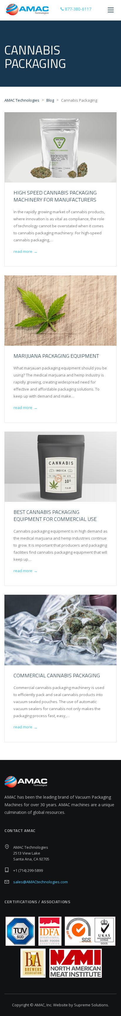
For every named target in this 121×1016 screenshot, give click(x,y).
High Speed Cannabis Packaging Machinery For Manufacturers (55, 196)
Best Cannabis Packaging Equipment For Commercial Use (55, 515)
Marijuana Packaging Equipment (56, 356)
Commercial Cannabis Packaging (57, 675)
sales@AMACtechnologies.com (40, 881)
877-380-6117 (77, 9)
